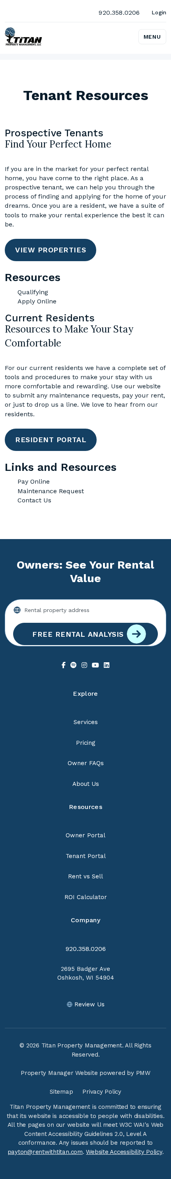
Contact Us (34, 500)
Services (86, 722)
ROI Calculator (85, 897)
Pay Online (33, 481)
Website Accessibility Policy (124, 1151)
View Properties (50, 250)
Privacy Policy (101, 1091)
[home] (23, 36)
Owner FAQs (86, 763)
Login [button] (159, 12)
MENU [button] (152, 36)
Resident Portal (50, 439)
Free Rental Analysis (78, 634)
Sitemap (61, 1091)
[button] (64, 665)
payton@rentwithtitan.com (45, 1151)
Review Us (89, 1004)
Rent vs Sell (85, 876)
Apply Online (36, 301)
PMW (143, 1073)
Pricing (85, 742)
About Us (85, 783)
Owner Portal (85, 835)
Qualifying (32, 292)
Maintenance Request (50, 491)
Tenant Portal (86, 856)
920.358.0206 (119, 12)
